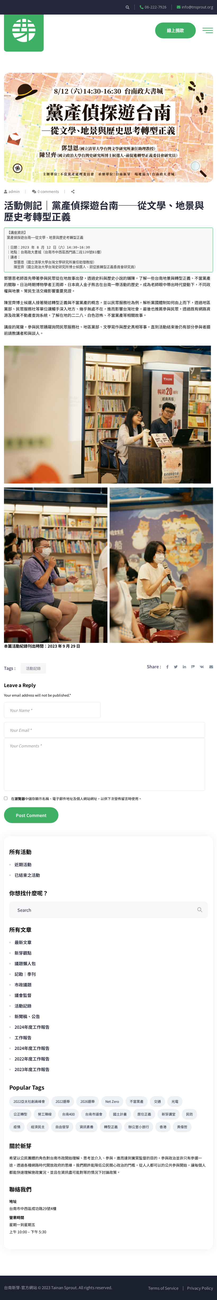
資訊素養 (86, 1126)
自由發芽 (62, 1126)
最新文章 (23, 942)
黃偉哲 (182, 1126)
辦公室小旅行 (138, 1126)
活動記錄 (33, 668)
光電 (174, 1101)
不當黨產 (136, 1101)
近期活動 (23, 864)
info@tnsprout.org (197, 7)
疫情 (16, 1126)
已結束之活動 (27, 875)
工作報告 (23, 1037)
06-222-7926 (155, 7)
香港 (163, 1126)
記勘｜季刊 (25, 974)
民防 (189, 1114)
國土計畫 (120, 1114)
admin (14, 191)
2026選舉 (87, 1101)
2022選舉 (63, 1101)
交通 (157, 1101)
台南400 (68, 1114)
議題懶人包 (25, 963)
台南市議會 (93, 1114)
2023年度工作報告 (32, 1069)
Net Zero (112, 1101)
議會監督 (23, 995)
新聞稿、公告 (27, 1016)
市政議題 (23, 984)
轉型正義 (111, 1126)
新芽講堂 (168, 1114)
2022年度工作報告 (32, 1058)
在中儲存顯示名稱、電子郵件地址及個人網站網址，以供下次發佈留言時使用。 (76, 798)
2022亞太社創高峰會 (29, 1101)
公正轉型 (20, 1114)
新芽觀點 (23, 953)
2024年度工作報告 (32, 1027)
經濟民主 (38, 1126)
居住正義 (144, 1114)
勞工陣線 (45, 1114)
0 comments (48, 191)
